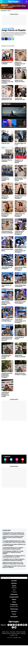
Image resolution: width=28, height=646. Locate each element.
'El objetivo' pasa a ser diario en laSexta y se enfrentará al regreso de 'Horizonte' (13, 559)
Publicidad (23, 633)
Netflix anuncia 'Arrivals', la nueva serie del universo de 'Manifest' (14, 566)
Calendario (14, 588)
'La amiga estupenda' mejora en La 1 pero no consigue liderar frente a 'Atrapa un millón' (14, 541)
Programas (14, 604)
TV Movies (14, 592)
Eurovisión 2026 (14, 606)
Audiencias (14, 594)
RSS (16, 635)
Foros (14, 614)
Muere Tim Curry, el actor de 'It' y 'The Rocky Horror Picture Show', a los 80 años (13, 563)
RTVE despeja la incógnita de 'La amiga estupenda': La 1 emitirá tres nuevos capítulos (13, 552)
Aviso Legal (12, 631)
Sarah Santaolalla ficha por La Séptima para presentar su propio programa (13, 548)
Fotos (9, 10)
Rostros (14, 611)
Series (14, 586)
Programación (14, 597)
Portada (14, 580)
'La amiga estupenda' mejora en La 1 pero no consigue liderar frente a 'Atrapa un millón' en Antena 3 (14, 6)
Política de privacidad (20, 631)
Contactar (12, 635)
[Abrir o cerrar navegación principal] (1, 1)
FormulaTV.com (10, 637)
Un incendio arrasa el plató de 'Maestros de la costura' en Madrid (14, 544)
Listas (14, 590)
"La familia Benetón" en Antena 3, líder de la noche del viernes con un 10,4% (14, 556)
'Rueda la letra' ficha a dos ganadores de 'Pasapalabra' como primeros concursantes (13, 533)
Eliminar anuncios (14, 14)
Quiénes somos (5, 631)
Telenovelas (14, 609)
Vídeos (14, 599)
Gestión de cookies (15, 633)
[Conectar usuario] (26, 1)
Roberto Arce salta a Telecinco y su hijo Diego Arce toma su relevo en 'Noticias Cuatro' (13, 537)
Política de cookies (6, 633)
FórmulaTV (3, 10)
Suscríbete (14, 616)
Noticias (14, 583)
